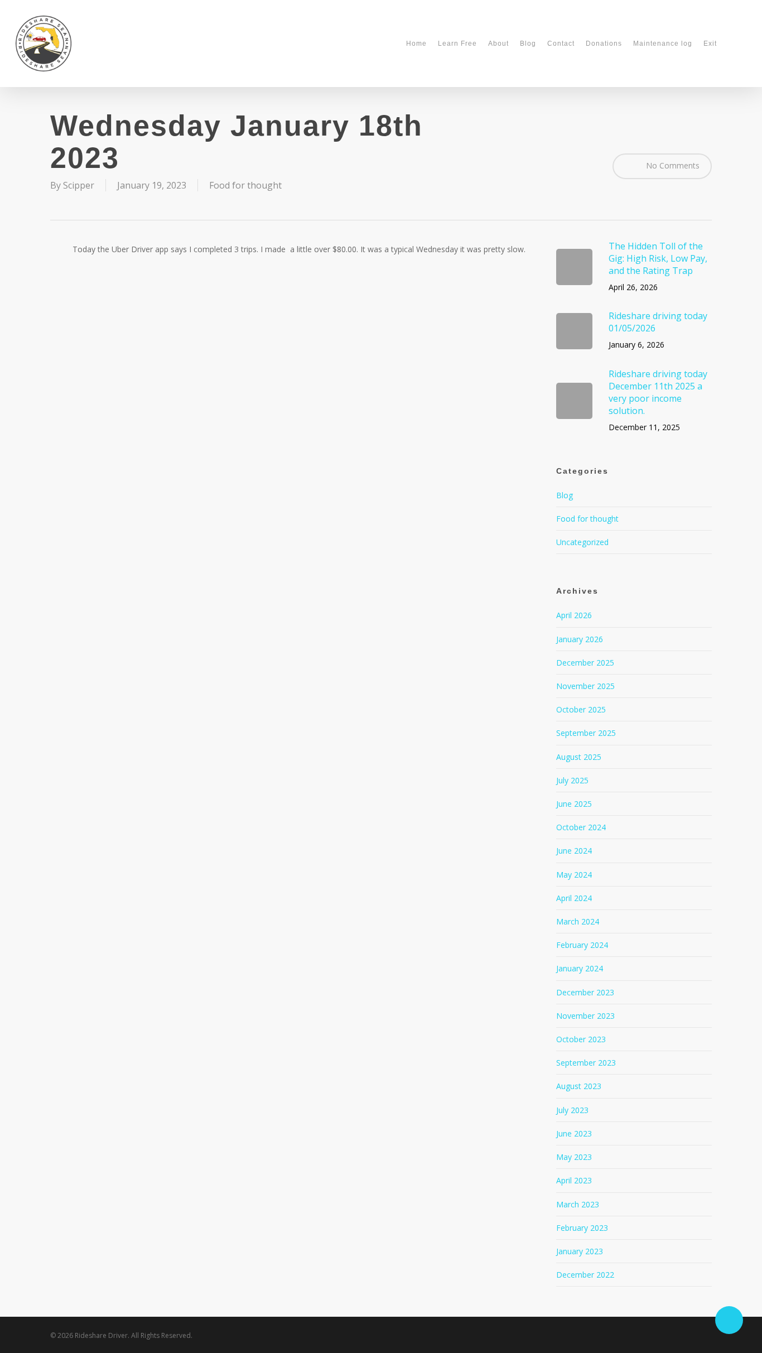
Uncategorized (582, 542)
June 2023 (574, 1133)
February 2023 (582, 1227)
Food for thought (245, 185)
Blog (564, 495)
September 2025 (586, 733)
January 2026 (579, 639)
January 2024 (579, 968)
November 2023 (585, 1015)
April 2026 (574, 615)
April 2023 (574, 1180)
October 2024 (581, 827)
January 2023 (579, 1251)
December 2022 (585, 1274)
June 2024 (574, 850)
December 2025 (585, 662)
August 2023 (578, 1086)
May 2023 (574, 1157)
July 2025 (572, 780)
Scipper (78, 185)
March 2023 (577, 1204)
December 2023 (585, 992)
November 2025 (585, 686)
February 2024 (582, 945)
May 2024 (574, 874)
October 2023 (581, 1039)
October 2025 (581, 709)
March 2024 (577, 921)
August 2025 (578, 757)
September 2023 (586, 1062)
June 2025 (574, 803)
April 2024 (574, 898)
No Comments (672, 165)
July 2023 (572, 1110)
